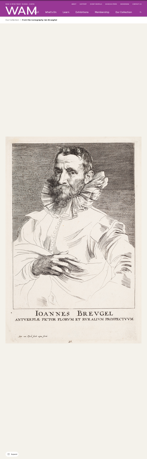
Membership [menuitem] (102, 12)
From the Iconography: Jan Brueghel (39, 20)
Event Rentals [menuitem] (96, 4)
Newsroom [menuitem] (124, 4)
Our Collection (12, 20)
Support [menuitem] (83, 4)
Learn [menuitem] (66, 12)
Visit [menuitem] (36, 12)
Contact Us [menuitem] (137, 4)
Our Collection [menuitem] (124, 12)
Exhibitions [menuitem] (82, 12)
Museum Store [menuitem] (111, 4)
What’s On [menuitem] (50, 12)
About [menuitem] (74, 4)
